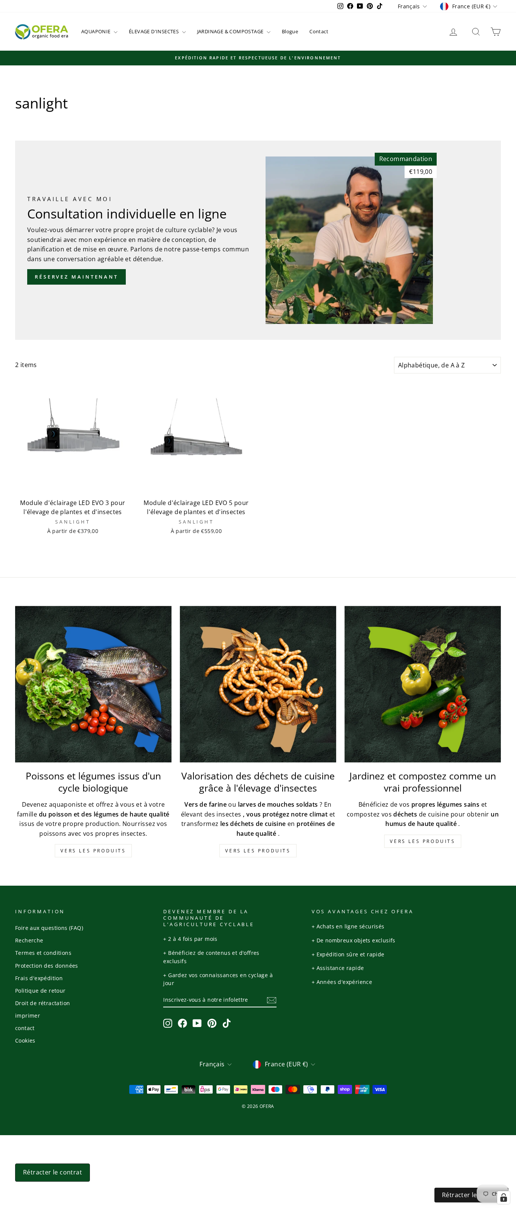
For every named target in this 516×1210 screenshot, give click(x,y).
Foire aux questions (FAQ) (49, 927)
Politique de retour (40, 990)
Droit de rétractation (42, 1003)
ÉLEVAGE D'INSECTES (154, 31)
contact (25, 1028)
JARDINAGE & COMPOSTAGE (231, 31)
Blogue (290, 31)
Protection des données (46, 965)
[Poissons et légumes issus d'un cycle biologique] (93, 684)
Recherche (29, 940)
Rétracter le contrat (52, 1172)
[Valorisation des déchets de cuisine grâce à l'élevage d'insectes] (258, 684)
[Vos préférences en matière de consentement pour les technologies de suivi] (503, 1197)
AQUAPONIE (96, 31)
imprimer (27, 1015)
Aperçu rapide (72, 486)
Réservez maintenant (76, 276)
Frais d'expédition (39, 978)
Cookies (25, 1040)
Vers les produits (93, 850)
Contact (318, 31)
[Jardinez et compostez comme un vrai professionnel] (423, 684)
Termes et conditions (43, 952)
